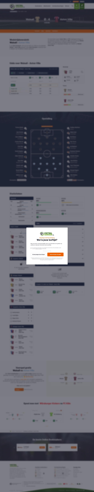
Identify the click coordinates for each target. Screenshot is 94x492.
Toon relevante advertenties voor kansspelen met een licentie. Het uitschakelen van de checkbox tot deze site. (46, 248)
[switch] (31, 248)
